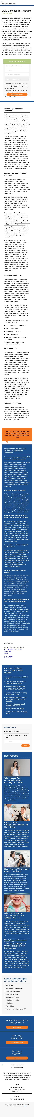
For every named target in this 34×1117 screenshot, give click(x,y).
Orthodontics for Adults (12, 997)
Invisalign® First (20, 352)
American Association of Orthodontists (18, 305)
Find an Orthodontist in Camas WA (16, 1009)
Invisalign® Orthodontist (13, 991)
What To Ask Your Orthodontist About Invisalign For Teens (13, 780)
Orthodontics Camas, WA (13, 731)
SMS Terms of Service (19, 96)
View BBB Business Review (14, 683)
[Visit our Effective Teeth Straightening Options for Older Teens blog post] (17, 820)
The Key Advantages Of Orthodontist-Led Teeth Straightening (15, 945)
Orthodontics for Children (13, 1000)
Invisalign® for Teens (12, 994)
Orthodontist (9, 1003)
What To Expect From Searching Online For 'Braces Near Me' (14, 915)
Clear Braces (9, 985)
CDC (23, 246)
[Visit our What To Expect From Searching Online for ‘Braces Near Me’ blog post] (17, 911)
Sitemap (25, 1105)
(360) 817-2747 (8, 657)
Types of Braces (10, 1006)
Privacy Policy (8, 96)
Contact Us (17, 1058)
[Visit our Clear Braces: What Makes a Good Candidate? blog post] (17, 867)
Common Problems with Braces (15, 988)
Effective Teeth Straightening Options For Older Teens (16, 824)
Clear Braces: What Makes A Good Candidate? (16, 870)
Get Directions (17, 1027)
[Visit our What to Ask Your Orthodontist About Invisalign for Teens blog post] (17, 776)
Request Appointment (17, 1042)
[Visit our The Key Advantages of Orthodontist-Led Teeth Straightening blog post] (17, 941)
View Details (20, 708)
